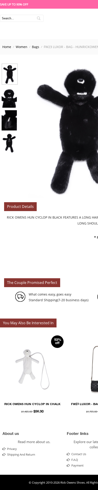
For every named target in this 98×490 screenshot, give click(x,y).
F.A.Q (74, 460)
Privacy (12, 449)
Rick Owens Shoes (72, 482)
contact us (78, 454)
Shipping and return (21, 454)
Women (21, 47)
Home (6, 47)
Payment (77, 465)
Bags (35, 47)
